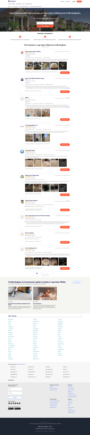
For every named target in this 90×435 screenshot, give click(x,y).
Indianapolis (10, 358)
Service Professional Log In (54, 400)
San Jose (10, 338)
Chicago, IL (48, 366)
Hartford (10, 342)
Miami (9, 349)
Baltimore (35, 323)
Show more (68, 88)
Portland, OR (31, 374)
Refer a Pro (70, 391)
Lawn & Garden (19, 3)
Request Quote (65, 72)
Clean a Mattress (37, 303)
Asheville (35, 343)
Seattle (59, 351)
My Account (70, 386)
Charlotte (35, 345)
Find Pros (51, 386)
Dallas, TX (65, 366)
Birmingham (10, 319)
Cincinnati (35, 353)
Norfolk (59, 345)
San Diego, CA (14, 376)
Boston (34, 325)
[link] (45, 53)
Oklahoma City (36, 358)
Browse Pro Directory (54, 388)
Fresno (9, 325)
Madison (59, 353)
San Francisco (11, 336)
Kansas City (35, 334)
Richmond (60, 347)
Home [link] (9, 6)
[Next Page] (56, 273)
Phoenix (10, 321)
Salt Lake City (61, 343)
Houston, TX (30, 369)
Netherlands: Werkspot (52, 423)
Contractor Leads (53, 405)
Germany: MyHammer (38, 423)
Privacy (39, 426)
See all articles (77, 282)
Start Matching (45, 26)
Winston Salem (36, 351)
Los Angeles (10, 328)
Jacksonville (10, 347)
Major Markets (12, 316)
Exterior (13, 3)
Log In (73, 1)
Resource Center (71, 389)
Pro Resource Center (53, 404)
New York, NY (66, 371)
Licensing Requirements (72, 396)
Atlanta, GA (13, 366)
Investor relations (71, 407)
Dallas (59, 334)
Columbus (35, 357)
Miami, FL (65, 369)
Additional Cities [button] (11, 380)
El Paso (59, 336)
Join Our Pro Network (54, 402)
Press (69, 405)
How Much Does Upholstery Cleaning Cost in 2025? (19, 304)
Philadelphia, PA (14, 374)
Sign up (15, 397)
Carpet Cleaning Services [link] (24, 6)
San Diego (10, 334)
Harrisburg (60, 321)
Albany (34, 340)
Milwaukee (60, 355)
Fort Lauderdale (11, 345)
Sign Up (79, 1)
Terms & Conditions (51, 428)
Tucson (9, 323)
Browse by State (21, 364)
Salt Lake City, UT (49, 374)
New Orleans (35, 321)
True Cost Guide (71, 388)
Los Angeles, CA (49, 369)
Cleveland (35, 355)
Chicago (10, 357)
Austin (59, 332)
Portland (60, 319)
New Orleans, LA (49, 371)
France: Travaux (31, 423)
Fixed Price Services (53, 389)
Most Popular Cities (12, 364)
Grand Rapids (36, 328)
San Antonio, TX (66, 374)
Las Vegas (35, 338)
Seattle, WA (48, 376)
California (42, 426)
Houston (59, 340)
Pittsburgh (60, 325)
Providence (60, 326)
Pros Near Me (70, 393)
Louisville (35, 319)
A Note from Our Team (72, 394)
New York (35, 342)
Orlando (10, 351)
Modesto (10, 330)
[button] (29, 66)
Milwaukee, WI (14, 371)
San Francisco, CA (32, 376)
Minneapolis (35, 330)
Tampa (9, 353)
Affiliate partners (71, 412)
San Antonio (60, 342)
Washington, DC (66, 376)
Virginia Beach (61, 349)
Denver (9, 340)
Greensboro (35, 347)
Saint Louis (35, 336)
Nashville (60, 330)
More (24, 3)
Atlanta (9, 355)
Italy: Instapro (45, 423)
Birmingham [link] (16, 6)
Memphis (60, 328)
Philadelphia (60, 323)
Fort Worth (60, 338)
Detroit (34, 326)
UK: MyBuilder (59, 423)
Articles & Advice (29, 3)
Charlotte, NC (31, 366)
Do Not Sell (46, 426)
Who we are (70, 402)
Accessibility (50, 427)
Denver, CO (13, 369)
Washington (10, 343)
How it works (70, 400)
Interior (9, 3)
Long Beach (10, 326)
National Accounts (53, 407)
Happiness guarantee (72, 410)
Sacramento (10, 332)
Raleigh (34, 349)
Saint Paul (35, 332)
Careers (69, 404)
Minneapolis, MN (31, 371)
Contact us (70, 409)
